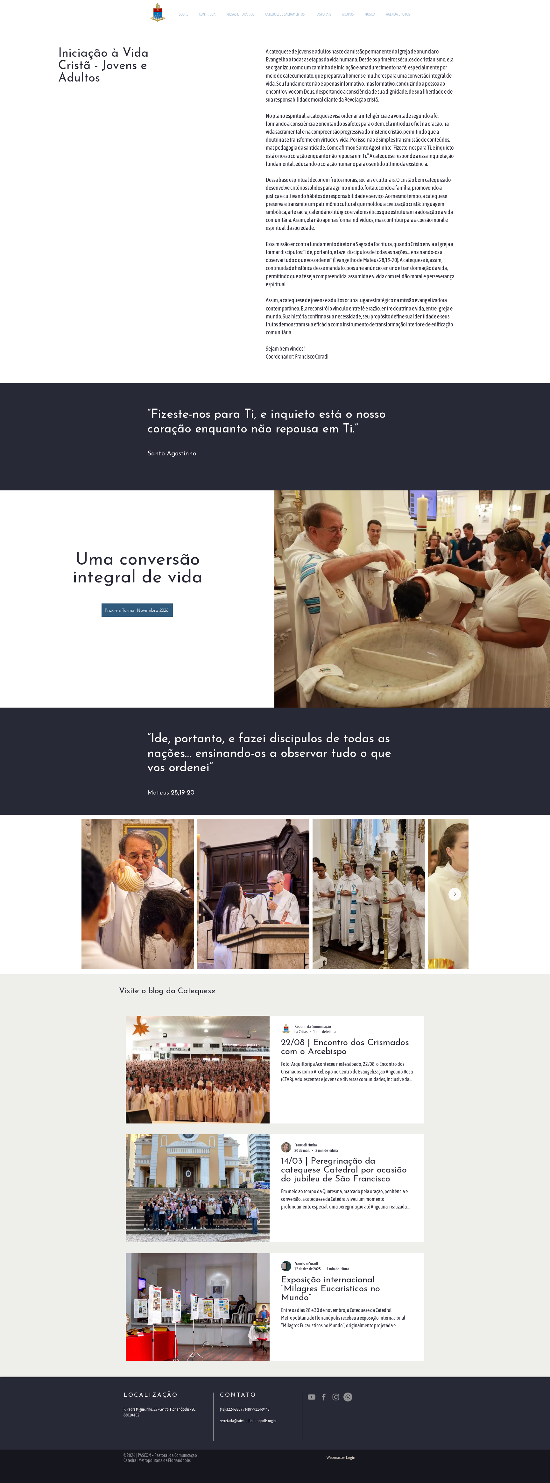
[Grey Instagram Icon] (335, 1397)
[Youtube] (311, 1397)
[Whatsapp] (347, 1397)
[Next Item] (454, 894)
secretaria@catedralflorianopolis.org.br (248, 1421)
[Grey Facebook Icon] (323, 1397)
